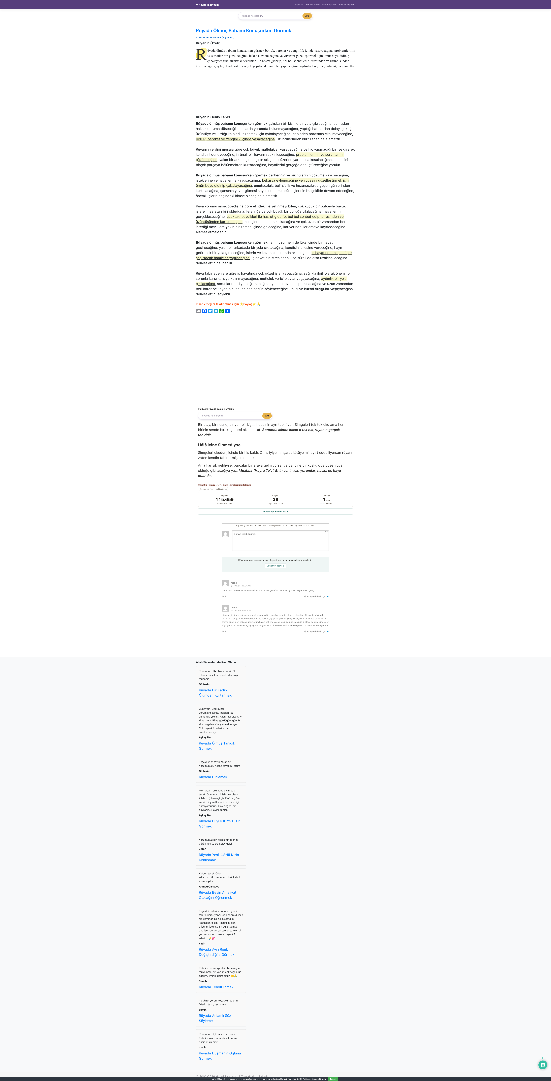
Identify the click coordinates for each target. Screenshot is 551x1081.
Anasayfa (298, 4)
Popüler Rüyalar (346, 4)
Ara (307, 15)
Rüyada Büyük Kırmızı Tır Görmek (219, 823)
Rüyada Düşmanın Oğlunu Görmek (220, 1055)
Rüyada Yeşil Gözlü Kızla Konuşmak (219, 857)
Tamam (333, 1079)
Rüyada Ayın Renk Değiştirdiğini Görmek (216, 952)
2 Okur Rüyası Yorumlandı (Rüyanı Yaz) (215, 37)
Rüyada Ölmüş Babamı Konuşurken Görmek (243, 30)
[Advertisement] (275, 94)
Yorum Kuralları (313, 4)
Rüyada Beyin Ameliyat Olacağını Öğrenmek (217, 895)
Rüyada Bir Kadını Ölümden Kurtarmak (215, 692)
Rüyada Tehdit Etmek (216, 987)
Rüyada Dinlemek (213, 777)
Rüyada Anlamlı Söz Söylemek (215, 1018)
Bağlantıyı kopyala (275, 565)
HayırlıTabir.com (208, 4)
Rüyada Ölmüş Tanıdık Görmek (217, 746)
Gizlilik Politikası (329, 4)
